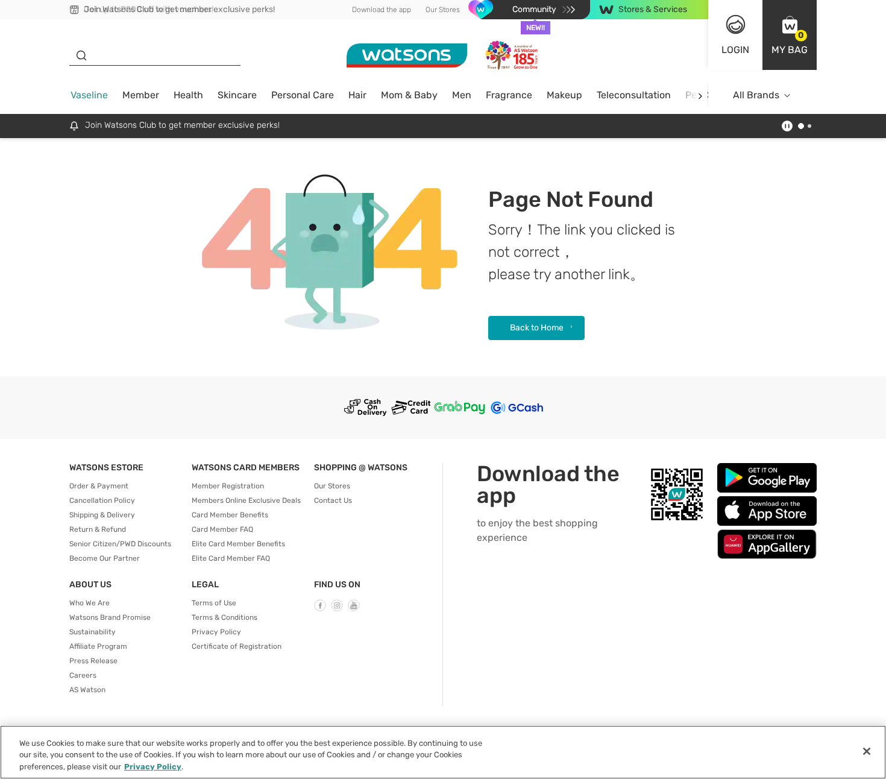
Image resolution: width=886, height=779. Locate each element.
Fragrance (509, 95)
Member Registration (228, 486)
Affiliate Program (98, 646)
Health (188, 95)
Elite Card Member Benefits (238, 544)
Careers (82, 675)
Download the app (381, 9)
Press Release (93, 661)
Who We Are (89, 603)
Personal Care (302, 95)
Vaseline (89, 95)
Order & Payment (98, 486)
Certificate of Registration (236, 646)
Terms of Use (214, 603)
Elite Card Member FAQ (231, 558)
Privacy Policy (216, 632)
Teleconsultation (634, 95)
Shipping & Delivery (102, 515)
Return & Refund (97, 529)
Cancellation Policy (102, 500)
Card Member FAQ (222, 529)
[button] (789, 35)
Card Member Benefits (230, 515)
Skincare (237, 95)
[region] (443, 752)
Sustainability (92, 632)
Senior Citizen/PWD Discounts (120, 544)
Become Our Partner (104, 558)
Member (140, 95)
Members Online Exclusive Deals (246, 500)
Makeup (564, 95)
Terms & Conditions (224, 617)
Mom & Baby (409, 95)
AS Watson (87, 690)
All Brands (756, 95)
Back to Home (537, 328)
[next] (700, 95)
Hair (357, 95)
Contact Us (333, 500)
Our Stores (443, 9)
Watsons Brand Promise (110, 617)
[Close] (866, 751)
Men (461, 95)
